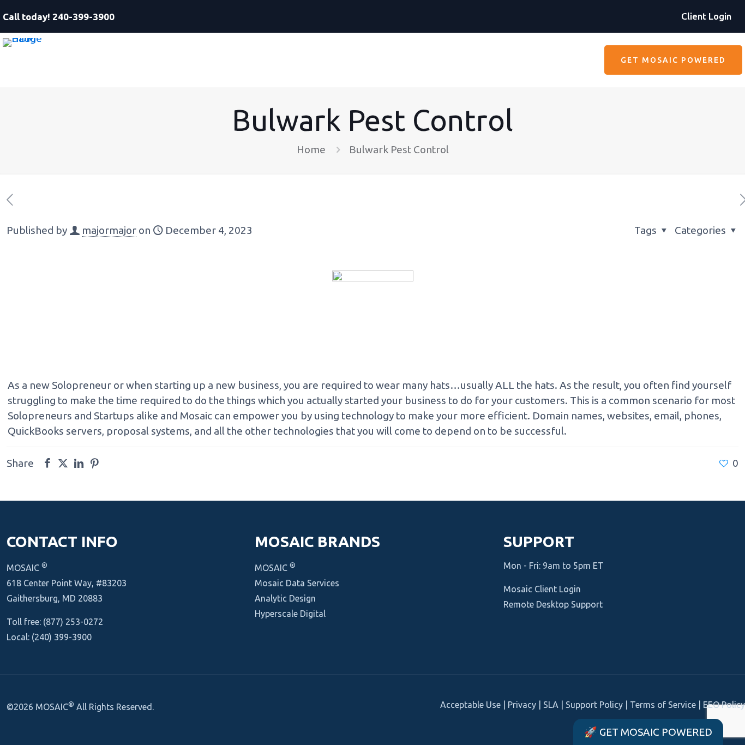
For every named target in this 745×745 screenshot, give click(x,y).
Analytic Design (285, 598)
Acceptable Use (470, 705)
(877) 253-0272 (73, 622)
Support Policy (594, 705)
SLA (550, 705)
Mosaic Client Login (542, 589)
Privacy (522, 705)
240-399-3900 (83, 16)
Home (311, 149)
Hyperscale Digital (290, 613)
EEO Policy (724, 705)
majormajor (109, 230)
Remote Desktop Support (553, 604)
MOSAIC (27, 568)
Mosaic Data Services (297, 583)
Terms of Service (663, 705)
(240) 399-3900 (62, 637)
